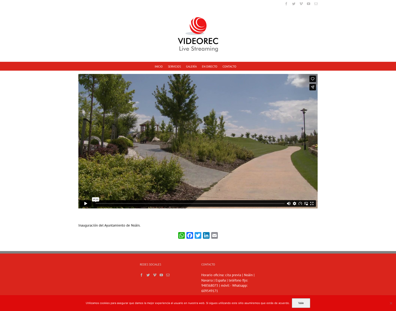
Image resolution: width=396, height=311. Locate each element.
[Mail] (168, 275)
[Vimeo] (154, 275)
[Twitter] (148, 275)
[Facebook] (141, 275)
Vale (301, 303)
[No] (391, 303)
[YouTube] (161, 275)
